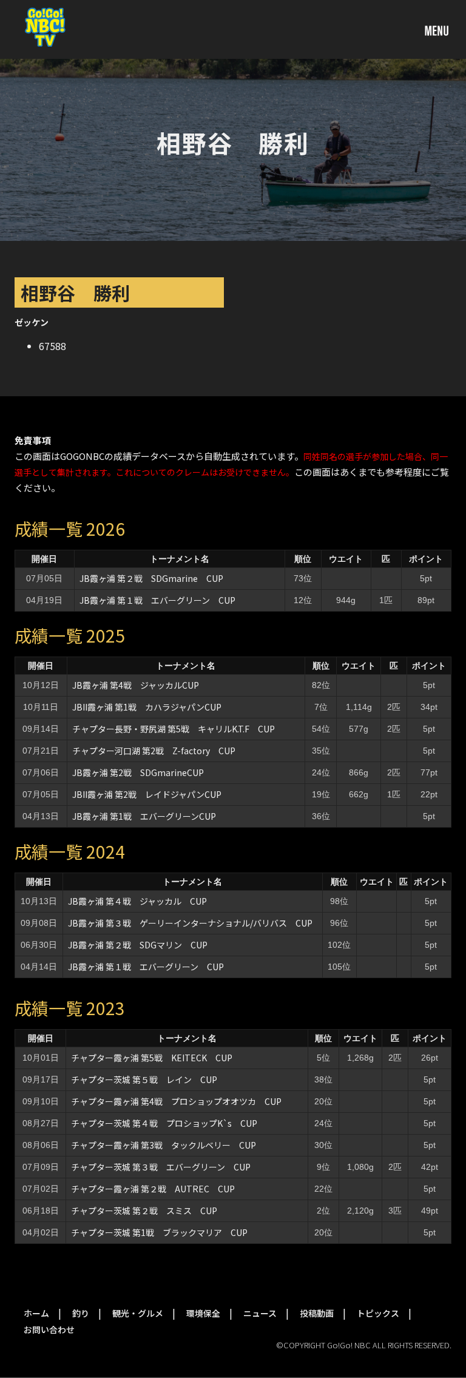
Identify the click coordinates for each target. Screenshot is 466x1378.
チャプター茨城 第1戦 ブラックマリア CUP (159, 1232)
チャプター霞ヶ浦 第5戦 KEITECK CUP (151, 1058)
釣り (80, 1313)
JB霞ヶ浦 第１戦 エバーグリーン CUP (157, 600)
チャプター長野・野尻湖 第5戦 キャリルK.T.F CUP (173, 729)
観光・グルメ (137, 1313)
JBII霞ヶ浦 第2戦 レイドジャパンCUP (146, 794)
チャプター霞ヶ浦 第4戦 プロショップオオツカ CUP (176, 1101)
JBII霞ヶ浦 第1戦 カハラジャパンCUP (146, 707)
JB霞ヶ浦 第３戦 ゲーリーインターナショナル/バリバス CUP (190, 923)
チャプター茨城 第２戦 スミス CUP (144, 1210)
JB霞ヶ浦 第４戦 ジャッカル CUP (137, 901)
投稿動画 (317, 1313)
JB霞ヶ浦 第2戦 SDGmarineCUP (138, 772)
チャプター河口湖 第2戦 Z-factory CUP (153, 751)
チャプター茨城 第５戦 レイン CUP (144, 1079)
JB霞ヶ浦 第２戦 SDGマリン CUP (138, 945)
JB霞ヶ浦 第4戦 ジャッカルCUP (135, 685)
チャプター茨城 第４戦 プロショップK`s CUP (164, 1123)
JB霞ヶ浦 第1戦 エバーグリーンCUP (144, 816)
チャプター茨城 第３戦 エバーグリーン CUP (161, 1167)
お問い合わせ (49, 1329)
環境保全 (203, 1313)
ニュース (260, 1313)
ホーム (36, 1313)
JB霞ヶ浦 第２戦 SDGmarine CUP (151, 578)
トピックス (378, 1313)
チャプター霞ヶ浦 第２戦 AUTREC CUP (153, 1189)
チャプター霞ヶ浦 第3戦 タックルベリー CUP (163, 1145)
